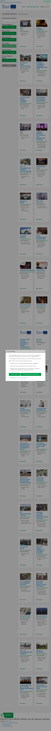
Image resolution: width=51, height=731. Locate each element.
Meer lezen (23, 46)
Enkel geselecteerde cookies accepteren (17, 377)
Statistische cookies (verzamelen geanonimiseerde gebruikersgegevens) (24, 363)
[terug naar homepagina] (47, 1)
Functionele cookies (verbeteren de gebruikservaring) (21, 361)
